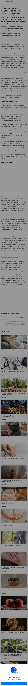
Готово (14, 683)
